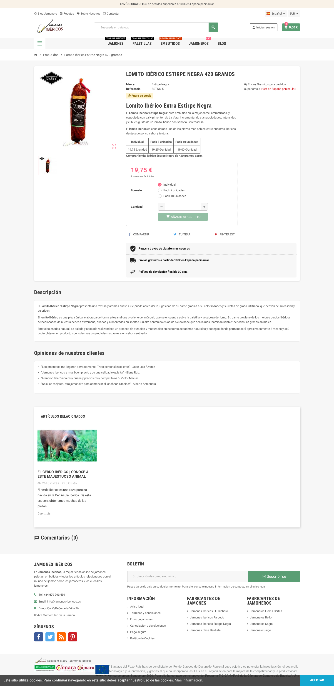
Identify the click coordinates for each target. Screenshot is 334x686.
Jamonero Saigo (260, 630)
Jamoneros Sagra (261, 623)
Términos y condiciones (145, 613)
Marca (130, 84)
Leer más (43, 513)
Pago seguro (138, 632)
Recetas (67, 13)
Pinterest (227, 234)
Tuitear (184, 234)
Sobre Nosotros (88, 13)
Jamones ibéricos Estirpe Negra (210, 623)
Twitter (50, 636)
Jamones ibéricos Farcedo (207, 617)
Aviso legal (137, 606)
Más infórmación (188, 680)
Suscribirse (276, 576)
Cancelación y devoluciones (148, 625)
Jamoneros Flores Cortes (266, 611)
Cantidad (136, 206)
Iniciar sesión (263, 27)
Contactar (112, 13)
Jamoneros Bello (261, 617)
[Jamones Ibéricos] (48, 27)
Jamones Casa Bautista (205, 630)
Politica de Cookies (142, 638)
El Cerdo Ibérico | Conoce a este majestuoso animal (63, 474)
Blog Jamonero (45, 13)
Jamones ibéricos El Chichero (209, 611)
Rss (61, 636)
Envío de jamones (141, 619)
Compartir (140, 234)
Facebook (38, 636)
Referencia (133, 89)
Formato (136, 190)
